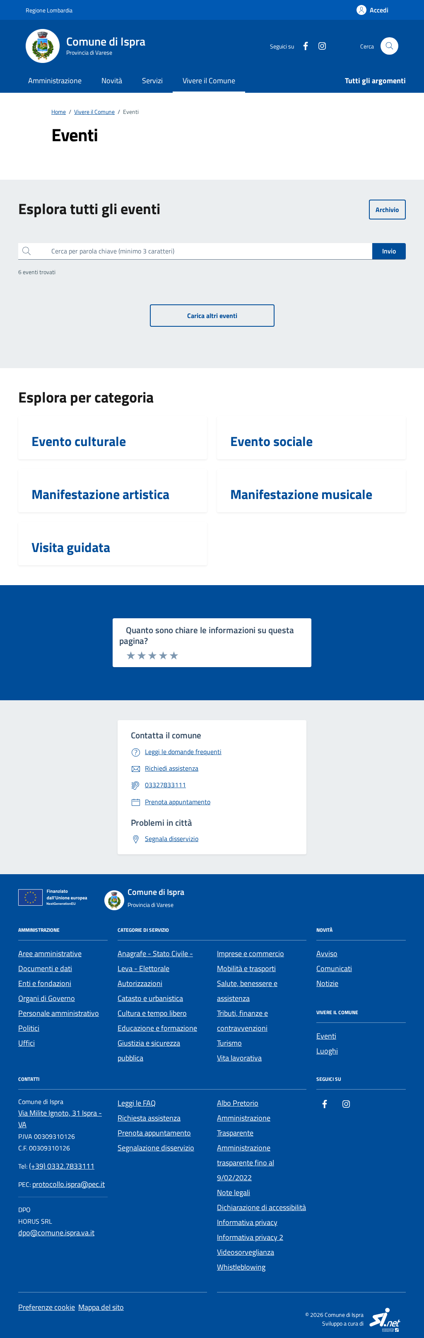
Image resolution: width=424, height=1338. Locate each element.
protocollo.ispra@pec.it (68, 1184)
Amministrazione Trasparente (243, 1125)
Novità (111, 80)
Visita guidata (70, 547)
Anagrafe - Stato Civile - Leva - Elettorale (155, 961)
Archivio (387, 210)
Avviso (326, 953)
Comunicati (334, 968)
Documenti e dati (45, 968)
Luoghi (327, 1050)
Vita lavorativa (239, 1057)
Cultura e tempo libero (152, 1013)
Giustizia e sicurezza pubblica (149, 1050)
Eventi (326, 1035)
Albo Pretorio (237, 1103)
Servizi (152, 80)
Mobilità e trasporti (246, 968)
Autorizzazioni (140, 983)
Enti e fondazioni (44, 983)
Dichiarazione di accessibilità (261, 1207)
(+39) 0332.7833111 (61, 1166)
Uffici (26, 1043)
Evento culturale (78, 441)
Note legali (233, 1192)
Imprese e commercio (250, 953)
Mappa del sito (101, 1307)
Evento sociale (271, 441)
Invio (389, 251)
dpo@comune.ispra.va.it (56, 1232)
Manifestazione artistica (100, 494)
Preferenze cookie (46, 1307)
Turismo (229, 1043)
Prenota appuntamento (154, 1132)
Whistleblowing (241, 1267)
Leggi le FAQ (137, 1103)
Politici (28, 1028)
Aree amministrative (50, 953)
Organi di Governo (46, 998)
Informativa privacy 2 (250, 1237)
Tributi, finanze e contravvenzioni (242, 1021)
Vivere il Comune (209, 80)
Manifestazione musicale (301, 494)
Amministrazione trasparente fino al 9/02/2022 (245, 1162)
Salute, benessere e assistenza (247, 991)
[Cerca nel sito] (389, 46)
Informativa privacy (247, 1222)
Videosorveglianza (245, 1252)
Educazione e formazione (157, 1028)
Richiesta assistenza (149, 1117)
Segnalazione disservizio (156, 1147)
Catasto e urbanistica (150, 998)
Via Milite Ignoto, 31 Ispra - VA (60, 1118)
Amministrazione (55, 80)
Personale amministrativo (58, 1013)
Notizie (327, 983)
